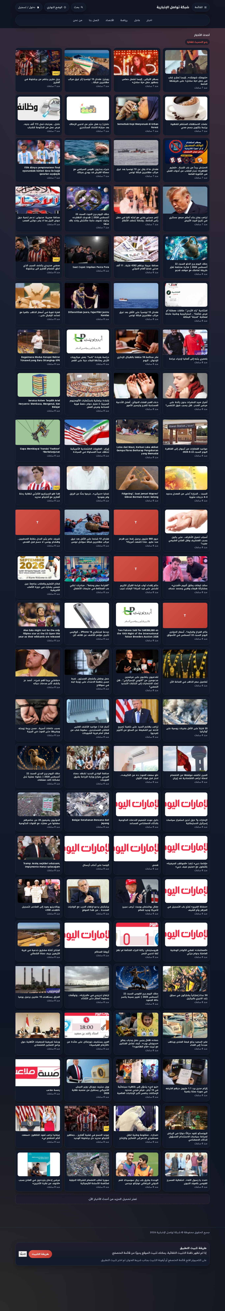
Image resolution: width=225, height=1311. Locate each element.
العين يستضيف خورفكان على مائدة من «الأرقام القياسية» (88, 1043)
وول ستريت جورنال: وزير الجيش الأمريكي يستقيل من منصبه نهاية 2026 (90, 1090)
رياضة (123, 20)
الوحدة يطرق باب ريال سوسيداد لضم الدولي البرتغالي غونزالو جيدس (138, 1181)
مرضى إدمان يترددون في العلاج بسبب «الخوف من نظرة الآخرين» (39, 1181)
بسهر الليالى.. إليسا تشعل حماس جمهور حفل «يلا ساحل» (140, 80)
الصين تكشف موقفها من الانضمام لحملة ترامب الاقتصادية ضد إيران (188, 776)
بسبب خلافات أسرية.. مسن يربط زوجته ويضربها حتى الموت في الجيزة (39, 730)
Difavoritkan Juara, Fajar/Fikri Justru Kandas (88, 313)
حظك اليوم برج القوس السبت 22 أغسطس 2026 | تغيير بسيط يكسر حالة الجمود (139, 997)
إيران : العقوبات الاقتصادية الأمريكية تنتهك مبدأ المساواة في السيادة (89, 450)
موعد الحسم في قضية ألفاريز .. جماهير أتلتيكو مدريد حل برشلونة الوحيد (88, 1136)
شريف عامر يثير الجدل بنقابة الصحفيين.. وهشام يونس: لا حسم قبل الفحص (39, 540)
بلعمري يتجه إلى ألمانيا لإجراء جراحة (188, 359)
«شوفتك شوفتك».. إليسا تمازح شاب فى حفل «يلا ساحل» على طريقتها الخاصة (187, 81)
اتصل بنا (94, 20)
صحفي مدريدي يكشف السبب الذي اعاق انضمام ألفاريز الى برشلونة (41, 267)
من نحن (77, 20)
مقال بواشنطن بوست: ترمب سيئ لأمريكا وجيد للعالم (140, 908)
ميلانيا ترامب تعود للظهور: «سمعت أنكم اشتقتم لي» (41, 1136)
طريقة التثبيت (40, 1254)
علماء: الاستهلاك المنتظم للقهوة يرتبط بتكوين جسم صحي (188, 125)
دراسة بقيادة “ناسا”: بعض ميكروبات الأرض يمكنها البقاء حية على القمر (89, 358)
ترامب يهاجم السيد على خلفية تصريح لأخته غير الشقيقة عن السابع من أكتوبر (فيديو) (137, 730)
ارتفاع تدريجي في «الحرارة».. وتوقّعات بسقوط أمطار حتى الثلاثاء (88, 996)
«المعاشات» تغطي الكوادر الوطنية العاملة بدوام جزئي (188, 951)
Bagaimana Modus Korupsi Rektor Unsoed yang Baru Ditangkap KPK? (40, 358)
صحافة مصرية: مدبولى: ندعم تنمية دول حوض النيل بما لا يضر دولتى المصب (39, 219)
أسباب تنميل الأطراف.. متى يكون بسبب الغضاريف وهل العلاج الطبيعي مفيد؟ (188, 540)
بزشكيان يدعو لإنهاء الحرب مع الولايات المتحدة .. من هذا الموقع (88, 908)
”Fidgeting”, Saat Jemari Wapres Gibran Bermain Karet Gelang (140, 495)
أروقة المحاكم (102, 952)
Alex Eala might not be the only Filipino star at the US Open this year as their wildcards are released (39, 633)
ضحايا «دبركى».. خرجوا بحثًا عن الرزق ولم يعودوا (89, 495)
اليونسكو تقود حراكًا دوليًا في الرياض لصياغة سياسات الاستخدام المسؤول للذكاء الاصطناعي (187, 1136)
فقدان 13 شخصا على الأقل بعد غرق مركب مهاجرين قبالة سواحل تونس (90, 540)
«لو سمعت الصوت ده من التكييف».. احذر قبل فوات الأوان (139, 776)
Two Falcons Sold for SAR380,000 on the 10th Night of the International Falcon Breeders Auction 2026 (137, 633)
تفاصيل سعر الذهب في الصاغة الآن (189, 682)
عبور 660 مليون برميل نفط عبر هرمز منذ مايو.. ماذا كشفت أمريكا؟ (138, 540)
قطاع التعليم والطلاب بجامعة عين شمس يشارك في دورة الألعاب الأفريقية (42, 587)
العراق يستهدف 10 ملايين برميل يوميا (39, 997)
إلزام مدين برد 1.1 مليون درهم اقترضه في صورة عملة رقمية (186, 1090)
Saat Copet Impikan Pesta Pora (91, 267)
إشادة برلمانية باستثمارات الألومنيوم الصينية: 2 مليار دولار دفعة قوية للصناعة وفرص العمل (89, 404)
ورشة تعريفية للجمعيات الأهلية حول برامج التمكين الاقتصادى (40, 1043)
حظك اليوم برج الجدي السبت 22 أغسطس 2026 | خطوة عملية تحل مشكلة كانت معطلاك (41, 776)
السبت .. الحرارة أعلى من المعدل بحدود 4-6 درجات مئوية (186, 495)
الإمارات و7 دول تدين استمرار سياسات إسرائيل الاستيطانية (187, 821)
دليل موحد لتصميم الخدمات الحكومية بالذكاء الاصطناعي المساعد (138, 821)
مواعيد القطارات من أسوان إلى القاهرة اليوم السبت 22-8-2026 (186, 450)
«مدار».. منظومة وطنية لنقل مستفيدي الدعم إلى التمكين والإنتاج (138, 1136)
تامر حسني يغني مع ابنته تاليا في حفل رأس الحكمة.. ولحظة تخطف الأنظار (137, 219)
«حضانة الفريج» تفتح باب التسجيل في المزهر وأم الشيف (188, 908)
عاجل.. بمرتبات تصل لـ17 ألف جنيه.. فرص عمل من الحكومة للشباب (41, 125)
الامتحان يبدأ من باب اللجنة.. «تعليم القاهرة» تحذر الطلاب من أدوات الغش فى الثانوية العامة (187, 171)
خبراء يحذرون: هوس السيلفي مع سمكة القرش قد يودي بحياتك (91, 170)
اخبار (149, 20)
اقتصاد (110, 20)
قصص (155, 865)
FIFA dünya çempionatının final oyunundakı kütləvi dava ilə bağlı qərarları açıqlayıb (41, 171)
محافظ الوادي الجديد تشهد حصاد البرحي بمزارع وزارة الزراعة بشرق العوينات (91, 776)
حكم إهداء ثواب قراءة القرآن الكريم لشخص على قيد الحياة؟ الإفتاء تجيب (139, 587)
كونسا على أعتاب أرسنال (96, 865)
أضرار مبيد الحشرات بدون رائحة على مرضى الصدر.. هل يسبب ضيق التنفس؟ (187, 403)
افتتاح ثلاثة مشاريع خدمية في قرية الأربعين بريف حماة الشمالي (41, 951)
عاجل (137, 20)
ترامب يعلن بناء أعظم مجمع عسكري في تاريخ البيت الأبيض (188, 219)
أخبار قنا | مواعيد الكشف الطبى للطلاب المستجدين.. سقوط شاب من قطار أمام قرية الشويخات (89, 730)
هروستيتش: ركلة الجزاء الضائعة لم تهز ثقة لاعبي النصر (137, 951)
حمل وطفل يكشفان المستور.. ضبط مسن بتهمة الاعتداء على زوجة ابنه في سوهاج (90, 682)
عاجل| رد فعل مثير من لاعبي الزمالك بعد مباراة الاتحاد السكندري (89, 125)
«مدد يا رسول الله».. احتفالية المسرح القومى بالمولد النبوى (187, 1181)
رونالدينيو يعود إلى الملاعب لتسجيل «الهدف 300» (41, 908)
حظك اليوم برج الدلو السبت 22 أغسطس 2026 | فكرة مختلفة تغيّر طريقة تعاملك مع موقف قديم (189, 267)
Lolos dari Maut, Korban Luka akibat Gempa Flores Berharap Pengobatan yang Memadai (137, 450)
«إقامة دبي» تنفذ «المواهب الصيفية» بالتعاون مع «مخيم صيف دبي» (187, 865)
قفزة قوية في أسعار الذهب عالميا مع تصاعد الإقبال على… (40, 313)
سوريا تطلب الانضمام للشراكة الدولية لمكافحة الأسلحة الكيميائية (89, 1181)
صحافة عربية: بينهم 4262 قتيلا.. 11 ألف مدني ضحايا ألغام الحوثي (137, 267)
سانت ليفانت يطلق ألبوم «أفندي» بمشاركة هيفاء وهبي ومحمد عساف (187, 587)
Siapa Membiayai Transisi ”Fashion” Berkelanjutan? (40, 450)
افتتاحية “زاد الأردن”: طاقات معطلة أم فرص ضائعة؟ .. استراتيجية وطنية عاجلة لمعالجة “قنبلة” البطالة (187, 314)
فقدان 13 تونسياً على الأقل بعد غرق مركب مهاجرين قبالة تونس (138, 313)
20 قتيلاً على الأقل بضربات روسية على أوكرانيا (186, 730)
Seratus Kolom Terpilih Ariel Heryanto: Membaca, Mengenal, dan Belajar (39, 404)
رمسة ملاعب (53, 1090)
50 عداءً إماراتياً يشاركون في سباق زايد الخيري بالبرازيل (189, 996)
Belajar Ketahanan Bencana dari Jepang (90, 821)
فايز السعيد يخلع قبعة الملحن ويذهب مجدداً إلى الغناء (188, 1043)
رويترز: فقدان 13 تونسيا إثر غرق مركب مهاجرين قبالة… (88, 80)
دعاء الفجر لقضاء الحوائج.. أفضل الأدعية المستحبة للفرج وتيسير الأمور (137, 403)
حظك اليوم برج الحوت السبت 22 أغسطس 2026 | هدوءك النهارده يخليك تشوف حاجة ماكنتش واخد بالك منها (89, 219)
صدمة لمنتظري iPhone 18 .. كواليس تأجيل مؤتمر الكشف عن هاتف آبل (89, 633)
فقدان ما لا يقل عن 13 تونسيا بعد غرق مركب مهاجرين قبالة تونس (137, 170)
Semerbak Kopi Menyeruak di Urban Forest (137, 125)
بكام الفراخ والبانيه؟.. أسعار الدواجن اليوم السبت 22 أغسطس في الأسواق (187, 633)
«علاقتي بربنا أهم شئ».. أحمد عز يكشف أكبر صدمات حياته (42, 681)
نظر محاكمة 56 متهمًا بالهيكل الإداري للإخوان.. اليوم (137, 358)
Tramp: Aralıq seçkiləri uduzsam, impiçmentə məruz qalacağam (41, 865)
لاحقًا (23, 1254)
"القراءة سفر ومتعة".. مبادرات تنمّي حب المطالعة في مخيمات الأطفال (89, 587)
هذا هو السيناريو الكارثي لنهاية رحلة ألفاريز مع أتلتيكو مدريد (39, 495)
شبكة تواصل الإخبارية (173, 7)
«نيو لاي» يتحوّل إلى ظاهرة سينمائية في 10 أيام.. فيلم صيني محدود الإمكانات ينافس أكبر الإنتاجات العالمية (137, 1090)
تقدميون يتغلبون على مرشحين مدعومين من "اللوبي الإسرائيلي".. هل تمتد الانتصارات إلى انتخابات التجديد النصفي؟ (137, 682)
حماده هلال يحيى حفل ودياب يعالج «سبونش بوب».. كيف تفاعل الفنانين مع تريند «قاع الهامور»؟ (138, 1043)
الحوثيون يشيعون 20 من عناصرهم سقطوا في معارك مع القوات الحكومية (39, 821)
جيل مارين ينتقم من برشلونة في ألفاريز (42, 80)
